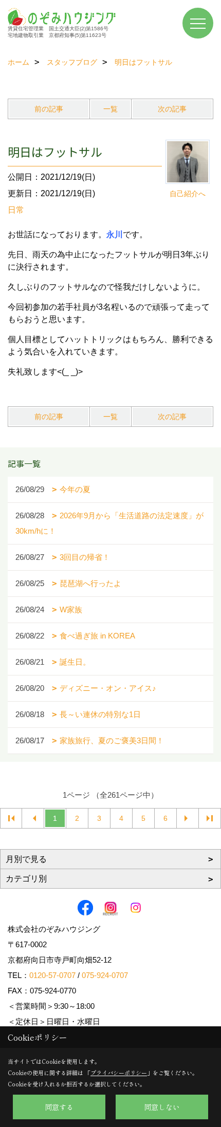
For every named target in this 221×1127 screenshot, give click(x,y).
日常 (16, 209)
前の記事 (48, 109)
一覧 (110, 109)
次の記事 (172, 109)
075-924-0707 (105, 975)
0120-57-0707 (52, 975)
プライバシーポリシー (118, 1072)
